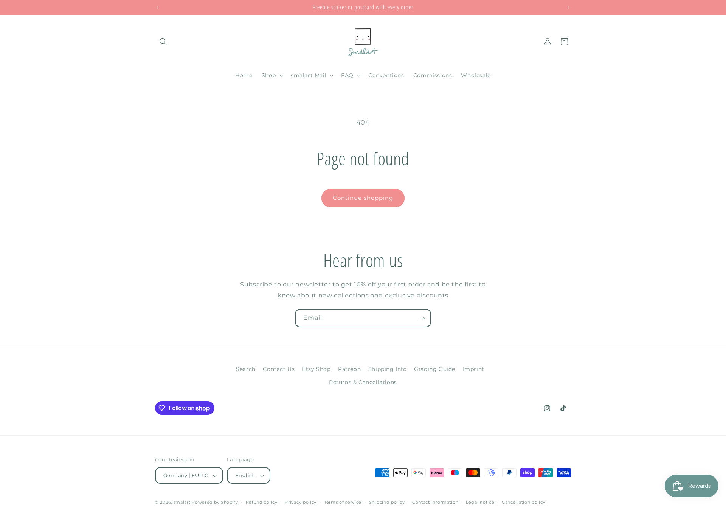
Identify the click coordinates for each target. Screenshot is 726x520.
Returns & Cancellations (363, 382)
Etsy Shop (316, 369)
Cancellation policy (523, 502)
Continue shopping (363, 197)
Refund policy (262, 502)
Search (246, 369)
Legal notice (480, 502)
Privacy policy (300, 502)
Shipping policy (387, 502)
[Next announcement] (568, 7)
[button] (163, 41)
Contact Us (279, 369)
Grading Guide (434, 369)
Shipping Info (387, 369)
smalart (182, 502)
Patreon (349, 369)
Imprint (473, 369)
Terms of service (342, 502)
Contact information (435, 502)
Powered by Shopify (215, 502)
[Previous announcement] (157, 7)
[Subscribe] (422, 318)
